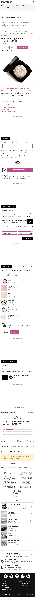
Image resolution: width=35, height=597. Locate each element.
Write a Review (28, 412)
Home (3, 31)
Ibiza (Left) (11, 286)
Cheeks (24, 31)
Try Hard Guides (23, 583)
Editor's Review (9, 107)
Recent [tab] (11, 210)
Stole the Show (13, 315)
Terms (4, 592)
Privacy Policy (6, 590)
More (29, 5)
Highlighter (5, 34)
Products (10, 31)
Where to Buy (22, 47)
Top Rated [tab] (5, 365)
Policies (4, 585)
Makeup (17, 31)
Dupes (13, 47)
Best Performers (10, 111)
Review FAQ (5, 588)
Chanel (4, 43)
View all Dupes (27, 267)
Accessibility (6, 594)
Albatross (11, 300)
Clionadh (4, 22)
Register (14, 332)
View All (19, 17)
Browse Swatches (19, 170)
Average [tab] (4, 210)
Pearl (10, 308)
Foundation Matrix (15, 6)
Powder (14, 34)
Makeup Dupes (9, 6)
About (4, 581)
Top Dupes (7, 109)
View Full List (17, 497)
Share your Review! (17, 459)
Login (29, 2)
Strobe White (12, 293)
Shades (6, 105)
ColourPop (5, 25)
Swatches (23, 5)
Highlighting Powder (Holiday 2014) (12, 39)
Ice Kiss (10, 279)
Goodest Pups (22, 585)
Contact (4, 583)
